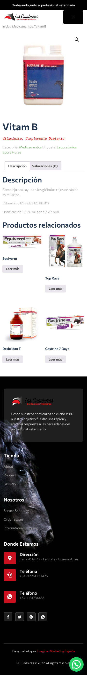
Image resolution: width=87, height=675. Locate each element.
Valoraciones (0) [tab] (45, 166)
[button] (76, 39)
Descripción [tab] (17, 166)
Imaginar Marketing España (56, 651)
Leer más (13, 269)
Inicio (6, 26)
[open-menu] (73, 17)
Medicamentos (22, 26)
